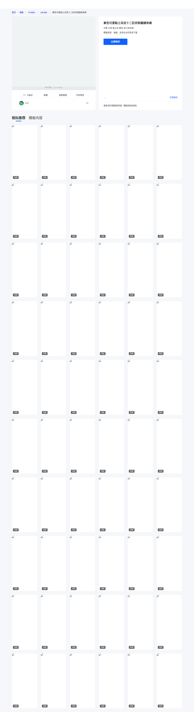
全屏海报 (43, 13)
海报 (21, 12)
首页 (14, 12)
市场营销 (31, 13)
